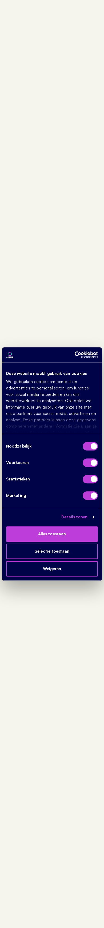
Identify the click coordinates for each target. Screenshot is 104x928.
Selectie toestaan (52, 551)
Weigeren (52, 568)
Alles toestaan (52, 533)
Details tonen (74, 516)
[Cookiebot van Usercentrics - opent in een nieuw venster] (75, 354)
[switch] (90, 462)
